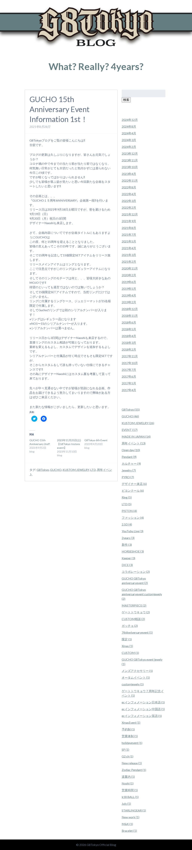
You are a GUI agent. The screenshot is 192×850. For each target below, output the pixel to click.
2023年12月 (130, 153)
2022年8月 (129, 187)
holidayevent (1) (132, 743)
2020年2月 (129, 275)
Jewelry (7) (129, 470)
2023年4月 (129, 173)
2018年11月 (130, 315)
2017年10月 (130, 363)
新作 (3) (127, 544)
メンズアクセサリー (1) (137, 670)
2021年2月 (129, 261)
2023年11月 (130, 160)
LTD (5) (126, 504)
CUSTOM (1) (130, 652)
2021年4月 (129, 248)
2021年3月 (129, 255)
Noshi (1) (128, 783)
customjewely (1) (133, 684)
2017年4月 (129, 390)
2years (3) (128, 538)
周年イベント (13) (134, 443)
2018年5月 (129, 329)
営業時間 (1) (130, 790)
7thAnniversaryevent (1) (137, 632)
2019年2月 (129, 302)
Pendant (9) (129, 457)
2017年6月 (129, 376)
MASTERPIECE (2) (134, 605)
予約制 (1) (128, 729)
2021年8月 (129, 228)
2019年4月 (129, 295)
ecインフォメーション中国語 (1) (143, 709)
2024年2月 (129, 146)
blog (42, 84)
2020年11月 (130, 268)
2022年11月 (130, 180)
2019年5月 (129, 288)
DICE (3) (127, 565)
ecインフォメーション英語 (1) (142, 715)
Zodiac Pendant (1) (134, 770)
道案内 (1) (128, 776)
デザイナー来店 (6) (134, 484)
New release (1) (132, 763)
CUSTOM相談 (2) (133, 619)
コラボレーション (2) (136, 571)
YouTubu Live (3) (132, 531)
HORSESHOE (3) (133, 551)
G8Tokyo (43, 469)
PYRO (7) (128, 477)
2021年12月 (130, 214)
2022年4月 (129, 194)
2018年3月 (129, 342)
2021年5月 (129, 241)
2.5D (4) (127, 524)
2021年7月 (129, 234)
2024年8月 (129, 126)
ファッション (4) (133, 517)
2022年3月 (129, 201)
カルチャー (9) (131, 463)
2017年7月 (129, 369)
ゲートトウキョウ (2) (136, 612)
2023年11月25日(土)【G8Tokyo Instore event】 (69, 444)
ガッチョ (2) (130, 625)
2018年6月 (129, 322)
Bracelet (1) (129, 830)
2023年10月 (130, 167)
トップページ (31, 84)
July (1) (126, 803)
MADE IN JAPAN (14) (136, 436)
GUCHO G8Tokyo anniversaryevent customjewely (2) (142, 594)
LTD (93, 469)
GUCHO (56, 469)
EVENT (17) (129, 429)
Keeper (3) (128, 558)
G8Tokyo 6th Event (95, 440)
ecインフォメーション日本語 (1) (143, 702)
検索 (126, 99)
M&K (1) (127, 824)
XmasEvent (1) (131, 722)
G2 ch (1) (127, 756)
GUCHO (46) (130, 416)
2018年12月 (130, 309)
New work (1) (130, 817)
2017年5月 (129, 383)
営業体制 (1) (130, 736)
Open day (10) (131, 450)
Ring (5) (127, 497)
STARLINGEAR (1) (134, 810)
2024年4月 (129, 133)
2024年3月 (129, 140)
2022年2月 (129, 207)
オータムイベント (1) (136, 677)
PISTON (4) (129, 511)
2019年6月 (129, 282)
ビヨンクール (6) (133, 490)
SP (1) (125, 749)
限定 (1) (127, 639)
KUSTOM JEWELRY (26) (138, 423)
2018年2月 (129, 349)
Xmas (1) (127, 646)
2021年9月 (129, 221)
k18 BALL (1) (130, 797)
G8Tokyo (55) (131, 409)
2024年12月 (130, 119)
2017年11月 (130, 356)
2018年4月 (129, 336)
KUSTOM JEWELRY (76, 469)
